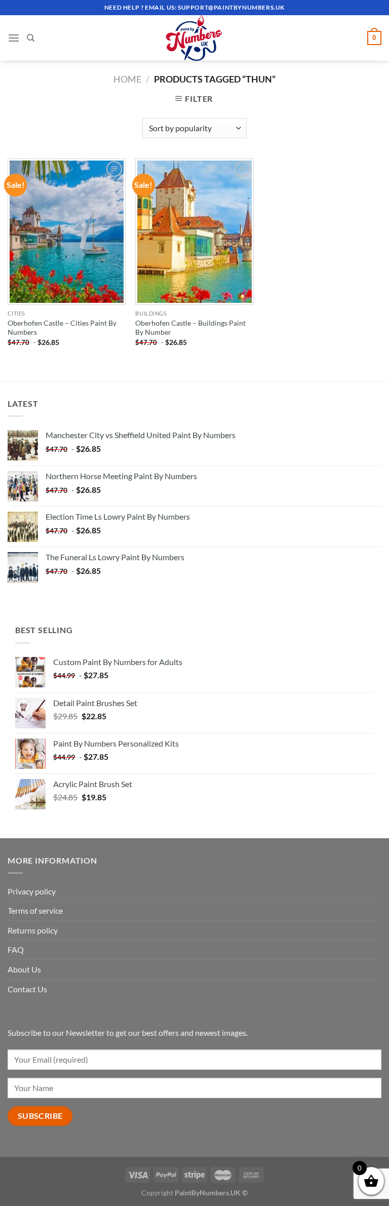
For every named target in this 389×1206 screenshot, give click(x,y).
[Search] (30, 38)
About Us (24, 969)
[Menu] (14, 37)
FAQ (16, 949)
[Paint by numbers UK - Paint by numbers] (194, 38)
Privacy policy (32, 891)
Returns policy (33, 930)
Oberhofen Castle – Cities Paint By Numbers (62, 328)
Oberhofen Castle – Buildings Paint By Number (190, 328)
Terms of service (35, 910)
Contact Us (27, 989)
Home (127, 79)
